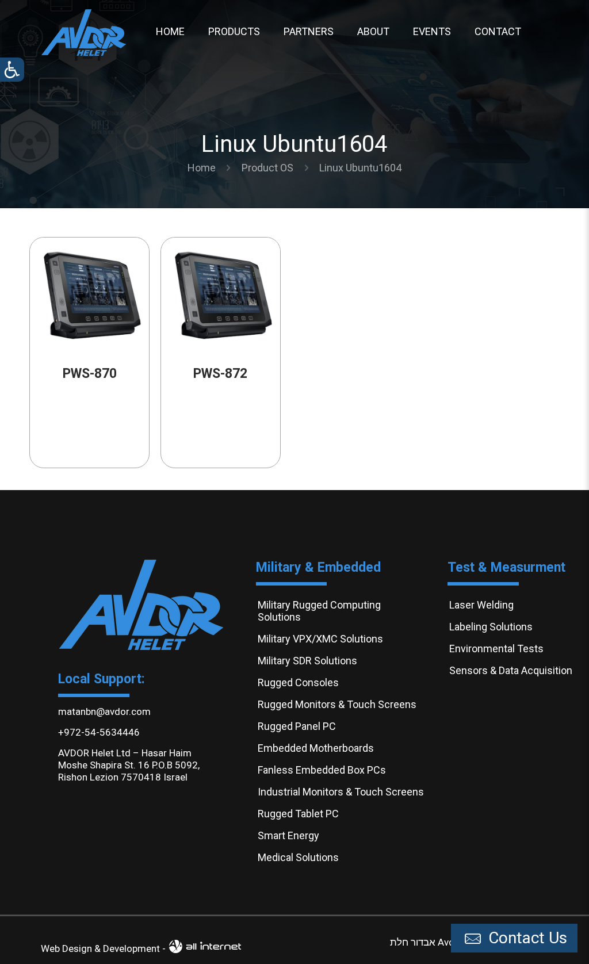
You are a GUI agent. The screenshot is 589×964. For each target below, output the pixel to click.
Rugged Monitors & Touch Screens (337, 704)
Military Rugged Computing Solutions (319, 611)
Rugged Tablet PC (298, 814)
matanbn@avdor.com (104, 711)
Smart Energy (288, 835)
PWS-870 (90, 373)
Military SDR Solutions (307, 661)
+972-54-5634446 (99, 732)
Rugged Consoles (298, 682)
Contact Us (525, 937)
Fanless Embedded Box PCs (322, 770)
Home (202, 168)
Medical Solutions (298, 857)
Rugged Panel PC (297, 726)
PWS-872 (220, 373)
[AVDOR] (84, 31)
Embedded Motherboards (316, 748)
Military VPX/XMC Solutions (320, 639)
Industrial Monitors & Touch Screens (341, 792)
